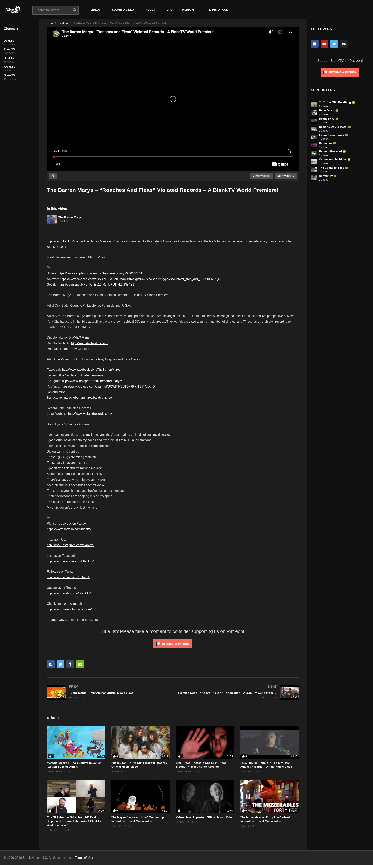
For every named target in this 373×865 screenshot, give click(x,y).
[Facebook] (315, 44)
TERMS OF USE (217, 9)
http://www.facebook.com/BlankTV (70, 561)
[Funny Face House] (314, 137)
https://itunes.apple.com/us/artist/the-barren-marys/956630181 (100, 273)
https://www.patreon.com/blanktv (69, 529)
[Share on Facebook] (51, 664)
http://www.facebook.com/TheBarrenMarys (91, 369)
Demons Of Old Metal (333, 126)
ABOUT (151, 9)
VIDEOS (96, 9)
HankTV (9, 57)
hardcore (63, 23)
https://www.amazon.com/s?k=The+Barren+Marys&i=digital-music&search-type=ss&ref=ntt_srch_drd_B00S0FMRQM (140, 279)
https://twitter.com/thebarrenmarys (80, 375)
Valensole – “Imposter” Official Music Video (205, 817)
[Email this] (80, 664)
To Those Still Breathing (335, 102)
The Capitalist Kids (331, 167)
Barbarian (325, 143)
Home (50, 23)
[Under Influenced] (314, 153)
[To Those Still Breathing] (314, 104)
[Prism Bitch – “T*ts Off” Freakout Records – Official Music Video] (140, 742)
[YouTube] (324, 44)
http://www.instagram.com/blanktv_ (70, 545)
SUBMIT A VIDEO (123, 9)
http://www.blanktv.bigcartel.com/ (69, 609)
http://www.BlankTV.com (63, 241)
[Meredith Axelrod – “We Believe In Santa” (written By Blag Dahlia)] (76, 742)
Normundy (326, 175)
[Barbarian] (314, 145)
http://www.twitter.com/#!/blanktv (68, 577)
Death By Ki (327, 118)
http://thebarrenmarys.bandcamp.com (88, 397)
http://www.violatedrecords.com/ (90, 413)
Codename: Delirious (333, 159)
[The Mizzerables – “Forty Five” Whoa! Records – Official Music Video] (269, 796)
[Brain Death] (314, 112)
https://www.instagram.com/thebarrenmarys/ (92, 381)
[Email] (344, 44)
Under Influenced (330, 151)
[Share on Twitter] (60, 664)
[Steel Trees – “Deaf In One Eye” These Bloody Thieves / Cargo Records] (205, 742)
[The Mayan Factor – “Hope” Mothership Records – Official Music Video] (140, 796)
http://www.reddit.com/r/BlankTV (69, 593)
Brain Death (327, 110)
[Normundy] (314, 178)
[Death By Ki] (314, 120)
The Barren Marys (70, 217)
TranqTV (9, 49)
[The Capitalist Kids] (314, 169)
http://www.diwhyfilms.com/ (89, 343)
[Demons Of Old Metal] (314, 129)
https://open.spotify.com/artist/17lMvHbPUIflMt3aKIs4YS (96, 284)
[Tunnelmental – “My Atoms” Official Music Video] (108, 693)
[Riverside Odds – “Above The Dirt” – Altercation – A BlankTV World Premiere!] (238, 693)
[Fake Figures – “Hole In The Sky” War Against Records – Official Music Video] (269, 742)
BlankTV (9, 75)
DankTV (9, 40)
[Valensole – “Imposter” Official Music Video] (205, 796)
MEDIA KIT (189, 9)
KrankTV (9, 66)
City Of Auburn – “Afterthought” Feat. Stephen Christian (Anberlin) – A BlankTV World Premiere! (74, 821)
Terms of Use (84, 857)
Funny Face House (331, 134)
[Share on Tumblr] (70, 664)
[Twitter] (334, 44)
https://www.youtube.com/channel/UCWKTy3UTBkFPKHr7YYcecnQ (108, 386)
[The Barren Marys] (52, 219)
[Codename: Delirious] (314, 161)
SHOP (170, 9)
